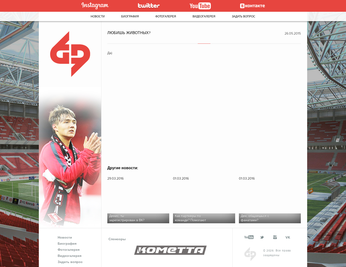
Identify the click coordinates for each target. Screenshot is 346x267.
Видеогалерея (204, 16)
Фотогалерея (165, 16)
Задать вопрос (243, 16)
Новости (98, 16)
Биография (130, 16)
